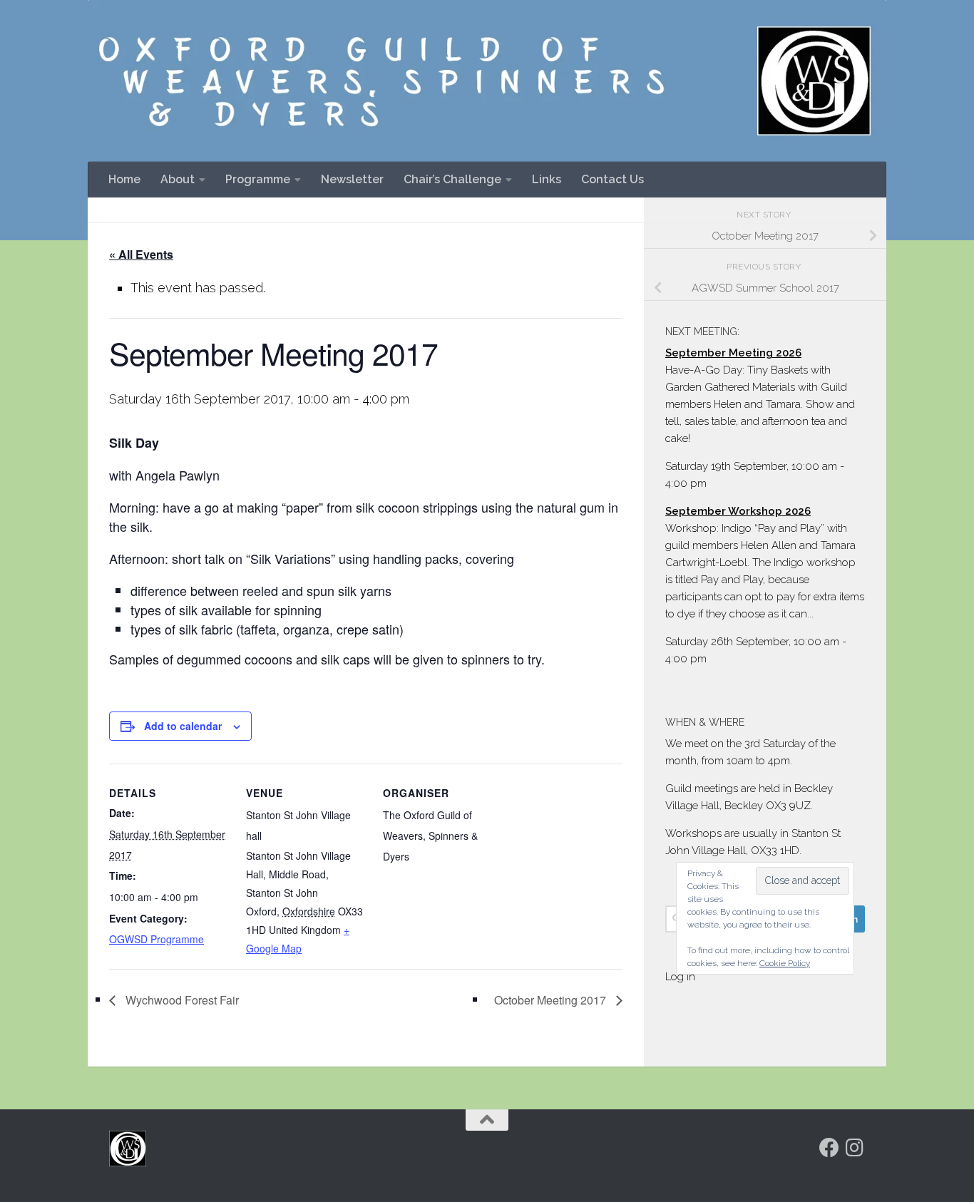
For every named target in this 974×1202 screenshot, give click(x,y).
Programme (257, 179)
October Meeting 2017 (551, 1000)
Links (546, 179)
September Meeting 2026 (733, 352)
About (177, 179)
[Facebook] (829, 1148)
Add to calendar (183, 726)
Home (124, 179)
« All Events (141, 254)
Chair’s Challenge (452, 179)
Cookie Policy (784, 963)
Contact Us (612, 179)
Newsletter (352, 179)
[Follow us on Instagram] (855, 1148)
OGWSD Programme (156, 939)
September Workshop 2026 (738, 511)
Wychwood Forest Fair (181, 1000)
